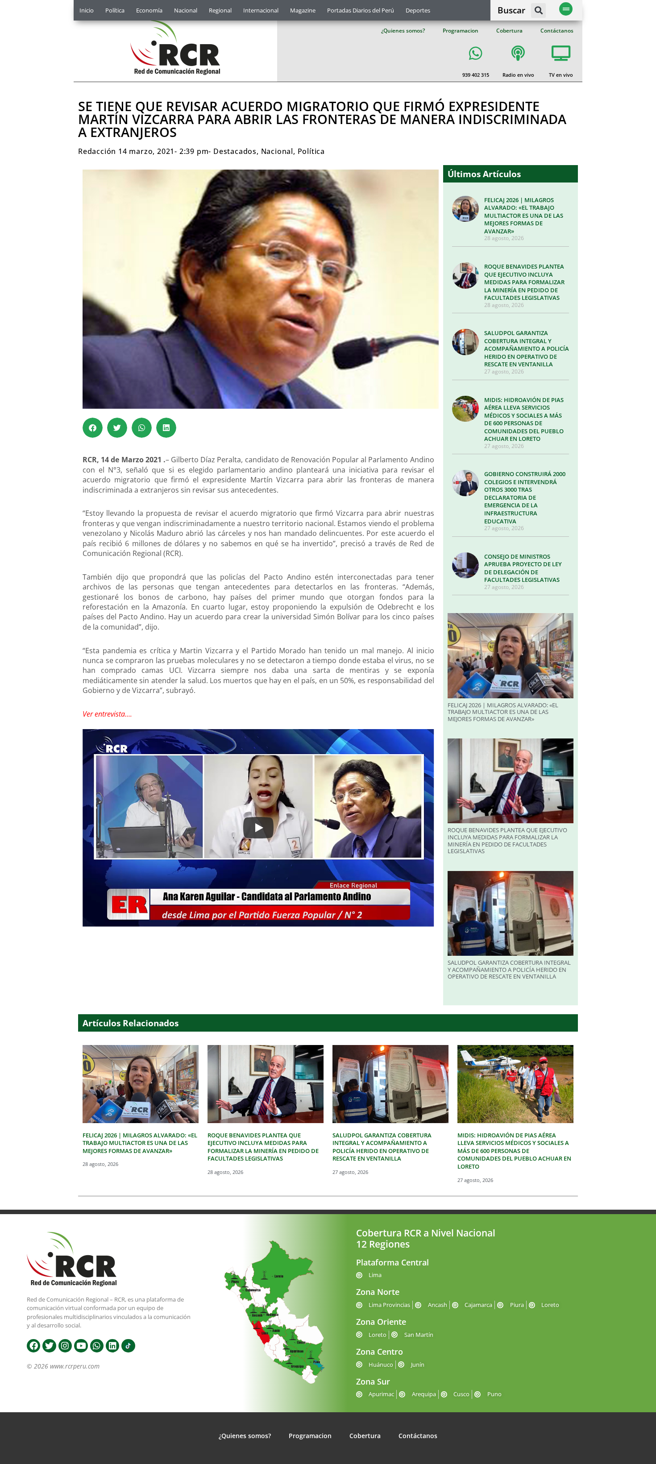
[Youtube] (80, 1345)
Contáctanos (556, 30)
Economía (149, 10)
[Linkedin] (112, 1345)
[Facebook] (33, 1345)
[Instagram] (65, 1345)
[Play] (258, 827)
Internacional (260, 10)
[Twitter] (49, 1345)
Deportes (418, 10)
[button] (538, 10)
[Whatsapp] (97, 1345)
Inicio (86, 10)
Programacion (460, 30)
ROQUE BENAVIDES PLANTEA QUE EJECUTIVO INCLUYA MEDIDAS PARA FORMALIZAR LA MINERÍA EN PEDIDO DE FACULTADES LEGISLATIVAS (524, 282)
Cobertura (509, 30)
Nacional (185, 10)
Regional (220, 10)
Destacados (235, 151)
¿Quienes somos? (403, 30)
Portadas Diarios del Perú (360, 10)
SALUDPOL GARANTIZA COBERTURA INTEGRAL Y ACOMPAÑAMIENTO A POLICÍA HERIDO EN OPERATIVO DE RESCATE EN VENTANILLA (526, 348)
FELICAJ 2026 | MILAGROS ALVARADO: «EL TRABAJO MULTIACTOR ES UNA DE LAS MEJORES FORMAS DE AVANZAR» (523, 215)
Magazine (303, 10)
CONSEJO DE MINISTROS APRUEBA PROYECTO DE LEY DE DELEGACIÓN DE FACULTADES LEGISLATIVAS (523, 568)
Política (115, 10)
